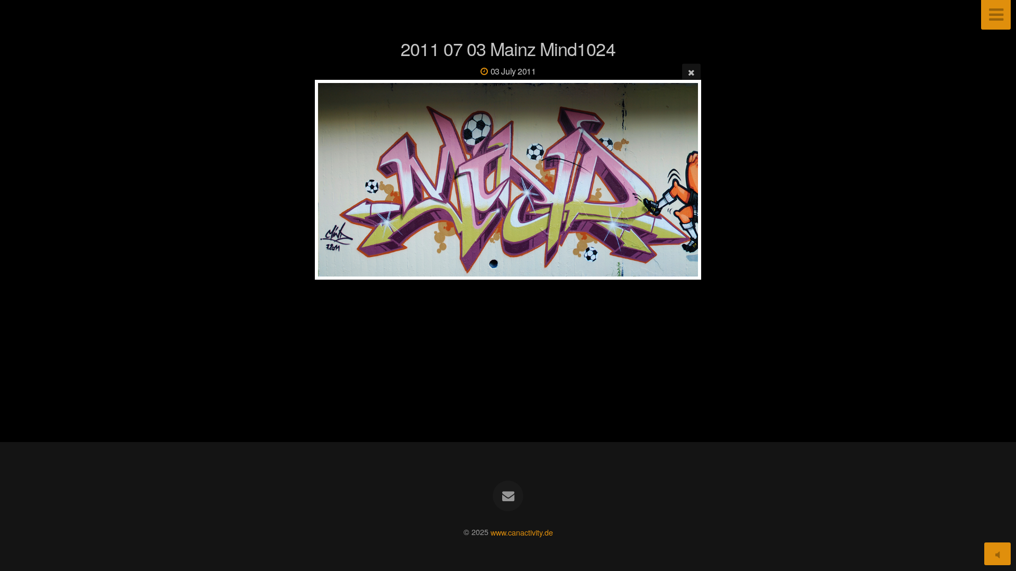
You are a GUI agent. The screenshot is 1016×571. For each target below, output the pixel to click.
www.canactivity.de (522, 531)
